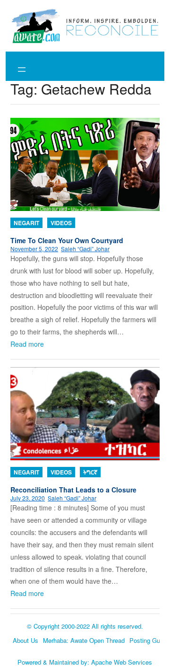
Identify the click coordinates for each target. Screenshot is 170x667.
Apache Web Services (121, 662)
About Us (25, 640)
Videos (61, 223)
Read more (27, 344)
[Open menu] (21, 69)
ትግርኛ (90, 472)
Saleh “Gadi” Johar (85, 249)
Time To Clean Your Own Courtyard (66, 240)
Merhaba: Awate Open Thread (84, 640)
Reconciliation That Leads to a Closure (73, 489)
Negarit (26, 223)
